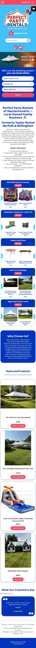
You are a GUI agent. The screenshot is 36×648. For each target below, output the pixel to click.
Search (18, 94)
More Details (18, 579)
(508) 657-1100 (20, 34)
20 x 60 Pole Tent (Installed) (18, 417)
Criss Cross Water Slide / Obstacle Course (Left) (18, 519)
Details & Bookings (18, 426)
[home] (2, 2)
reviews (10, 594)
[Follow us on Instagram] (15, 47)
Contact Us (18, 630)
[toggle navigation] (32, 2)
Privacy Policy (21, 625)
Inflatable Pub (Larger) (18, 571)
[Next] (32, 59)
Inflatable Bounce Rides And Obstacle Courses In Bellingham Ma (18, 633)
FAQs (10, 625)
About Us (4, 625)
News (14, 625)
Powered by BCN (18, 644)
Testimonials (18, 626)
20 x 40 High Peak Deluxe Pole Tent (18, 468)
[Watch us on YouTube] (20, 47)
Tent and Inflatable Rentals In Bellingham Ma (18, 628)
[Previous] (3, 59)
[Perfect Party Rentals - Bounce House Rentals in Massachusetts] (18, 19)
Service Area (30, 625)
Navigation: (26, 2)
